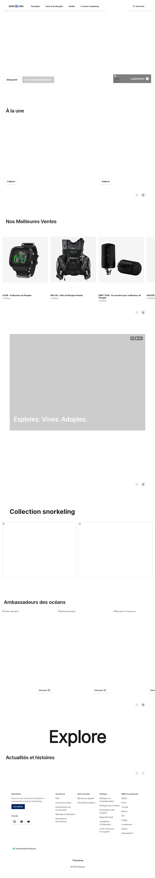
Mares (124, 811)
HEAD (124, 798)
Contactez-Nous (63, 802)
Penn (123, 802)
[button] (35, 6)
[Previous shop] (137, 195)
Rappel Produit (106, 817)
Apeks (124, 829)
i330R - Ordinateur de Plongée (16, 295)
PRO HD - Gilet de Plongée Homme (66, 295)
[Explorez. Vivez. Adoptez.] (77, 382)
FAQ (57, 798)
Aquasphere (127, 833)
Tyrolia (124, 807)
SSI (122, 816)
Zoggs (124, 820)
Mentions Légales (86, 798)
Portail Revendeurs (86, 802)
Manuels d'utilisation (65, 814)
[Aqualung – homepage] (16, 6)
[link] (12, 79)
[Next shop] (143, 195)
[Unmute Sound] (132, 338)
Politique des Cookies (110, 805)
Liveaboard (126, 824)
